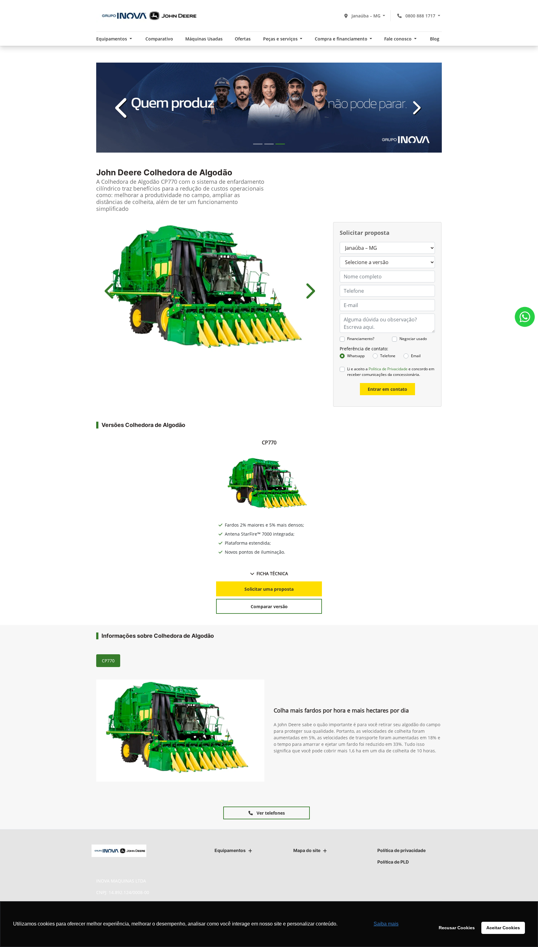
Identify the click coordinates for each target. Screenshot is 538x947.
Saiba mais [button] (386, 923)
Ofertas (243, 39)
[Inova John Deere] (147, 15)
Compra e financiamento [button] (342, 39)
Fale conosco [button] (398, 39)
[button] (122, 108)
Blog (434, 39)
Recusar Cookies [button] (457, 927)
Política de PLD (393, 861)
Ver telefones (270, 813)
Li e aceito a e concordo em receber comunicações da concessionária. (390, 371)
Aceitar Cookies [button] (503, 927)
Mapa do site (306, 850)
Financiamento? (360, 338)
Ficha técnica (272, 573)
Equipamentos (230, 850)
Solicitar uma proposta (269, 589)
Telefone (387, 355)
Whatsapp (356, 355)
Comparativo (159, 39)
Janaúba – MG (366, 16)
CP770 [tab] (108, 661)
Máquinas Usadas (204, 39)
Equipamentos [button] (112, 39)
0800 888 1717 (420, 16)
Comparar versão (269, 606)
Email (416, 355)
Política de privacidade (401, 850)
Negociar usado (413, 338)
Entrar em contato (387, 389)
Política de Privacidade (388, 369)
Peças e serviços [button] (281, 39)
